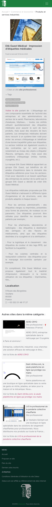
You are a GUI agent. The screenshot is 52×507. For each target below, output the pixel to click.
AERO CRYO (23, 354)
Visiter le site (11, 110)
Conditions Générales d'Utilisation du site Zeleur (20, 476)
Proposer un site (8, 459)
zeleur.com (21, 504)
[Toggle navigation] (46, 3)
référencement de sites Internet (33, 481)
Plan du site (6, 463)
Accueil (4, 454)
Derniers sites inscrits (10, 468)
